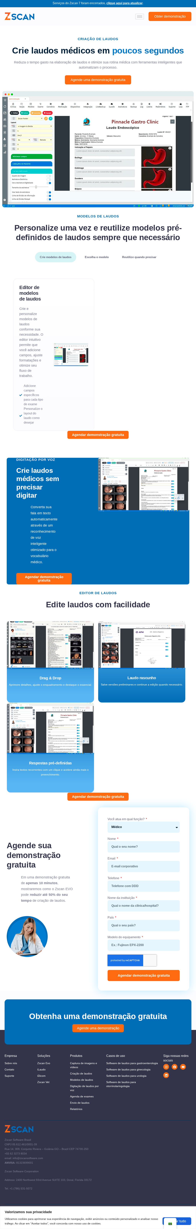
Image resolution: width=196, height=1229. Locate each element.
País (111, 917)
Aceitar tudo (177, 1221)
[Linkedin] (166, 1075)
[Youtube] (183, 1067)
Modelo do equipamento (124, 937)
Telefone (114, 878)
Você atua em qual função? (126, 819)
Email (112, 858)
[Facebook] (174, 1067)
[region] (98, 1217)
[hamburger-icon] (139, 16)
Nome (112, 838)
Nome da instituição (121, 897)
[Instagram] (166, 1067)
